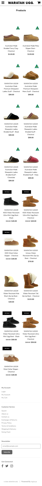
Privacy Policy (7, 423)
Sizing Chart (6, 432)
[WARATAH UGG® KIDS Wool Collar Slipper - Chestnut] (11, 239)
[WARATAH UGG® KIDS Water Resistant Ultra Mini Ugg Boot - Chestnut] (30, 199)
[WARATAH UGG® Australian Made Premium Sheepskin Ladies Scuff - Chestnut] (11, 72)
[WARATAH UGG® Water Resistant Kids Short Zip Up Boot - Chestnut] (11, 280)
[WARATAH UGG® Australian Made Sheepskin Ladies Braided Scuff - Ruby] (30, 156)
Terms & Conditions (9, 426)
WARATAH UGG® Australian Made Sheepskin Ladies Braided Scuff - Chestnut (31, 129)
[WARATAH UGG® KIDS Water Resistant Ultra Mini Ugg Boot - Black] (11, 199)
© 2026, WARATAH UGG (11, 482)
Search (4, 411)
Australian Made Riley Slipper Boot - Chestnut (31, 48)
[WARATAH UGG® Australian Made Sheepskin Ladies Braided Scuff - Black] (11, 113)
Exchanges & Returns (9, 420)
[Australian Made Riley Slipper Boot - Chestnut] (30, 35)
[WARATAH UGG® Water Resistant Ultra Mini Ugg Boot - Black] (11, 320)
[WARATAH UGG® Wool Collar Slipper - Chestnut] (11, 355)
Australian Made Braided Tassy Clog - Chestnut (11, 48)
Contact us (5, 417)
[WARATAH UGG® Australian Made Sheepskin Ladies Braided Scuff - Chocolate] (11, 156)
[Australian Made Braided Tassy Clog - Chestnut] (11, 35)
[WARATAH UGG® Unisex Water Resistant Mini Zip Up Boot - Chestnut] (30, 239)
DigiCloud (34, 482)
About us (5, 414)
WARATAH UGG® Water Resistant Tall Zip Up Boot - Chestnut (30, 293)
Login (4, 392)
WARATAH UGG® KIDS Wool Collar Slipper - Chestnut (11, 253)
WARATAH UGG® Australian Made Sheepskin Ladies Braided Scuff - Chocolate (11, 172)
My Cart (4, 398)
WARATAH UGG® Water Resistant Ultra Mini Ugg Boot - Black (11, 334)
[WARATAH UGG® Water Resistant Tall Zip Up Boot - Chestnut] (30, 280)
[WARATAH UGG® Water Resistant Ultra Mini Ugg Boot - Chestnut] (30, 320)
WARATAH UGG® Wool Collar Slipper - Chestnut (11, 369)
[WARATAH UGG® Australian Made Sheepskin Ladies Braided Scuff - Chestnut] (30, 113)
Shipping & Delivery (9, 429)
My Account (6, 395)
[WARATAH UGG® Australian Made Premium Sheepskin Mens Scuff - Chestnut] (30, 72)
